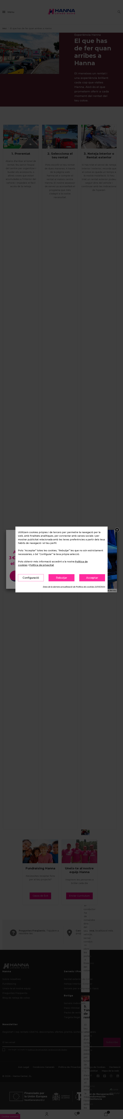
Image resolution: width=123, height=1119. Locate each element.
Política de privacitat (41, 565)
